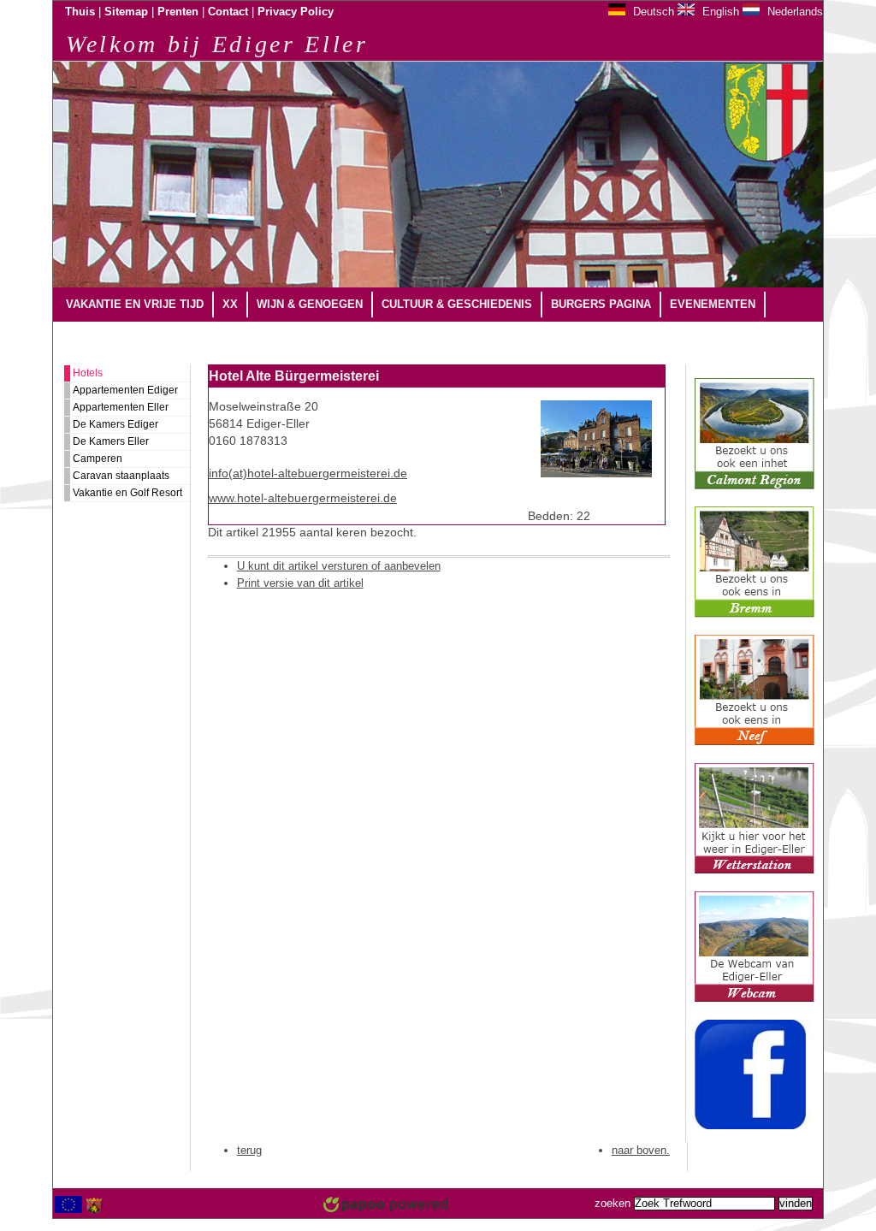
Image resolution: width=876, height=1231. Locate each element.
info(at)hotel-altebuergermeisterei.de (308, 473)
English (719, 11)
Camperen (97, 459)
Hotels (88, 373)
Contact (228, 12)
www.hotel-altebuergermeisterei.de (303, 498)
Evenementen (712, 304)
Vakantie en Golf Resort (127, 493)
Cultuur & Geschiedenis (457, 304)
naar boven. (641, 1150)
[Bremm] (754, 614)
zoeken (612, 1204)
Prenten (177, 12)
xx (230, 304)
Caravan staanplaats (121, 476)
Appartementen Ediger (125, 390)
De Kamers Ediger (115, 424)
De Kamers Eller (111, 441)
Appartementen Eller (121, 407)
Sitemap (126, 12)
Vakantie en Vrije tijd (135, 304)
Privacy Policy (295, 12)
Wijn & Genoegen (310, 304)
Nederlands (793, 11)
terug (249, 1150)
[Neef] (754, 743)
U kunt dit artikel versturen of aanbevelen (339, 565)
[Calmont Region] (754, 486)
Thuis (80, 12)
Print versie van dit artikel (300, 583)
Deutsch (652, 11)
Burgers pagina (601, 304)
